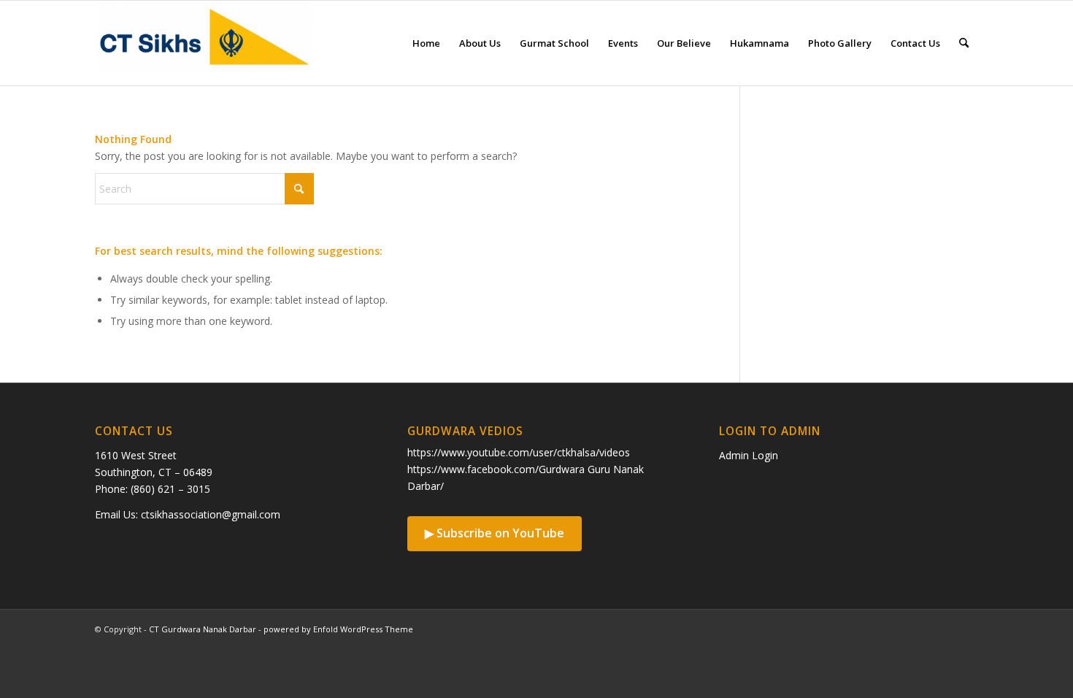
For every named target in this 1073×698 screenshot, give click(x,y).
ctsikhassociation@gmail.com (210, 514)
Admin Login (748, 455)
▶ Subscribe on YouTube (494, 533)
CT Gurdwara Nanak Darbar (202, 629)
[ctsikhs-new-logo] (204, 43)
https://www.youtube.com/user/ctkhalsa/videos (518, 452)
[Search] (964, 43)
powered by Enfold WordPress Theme (338, 629)
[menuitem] (426, 43)
